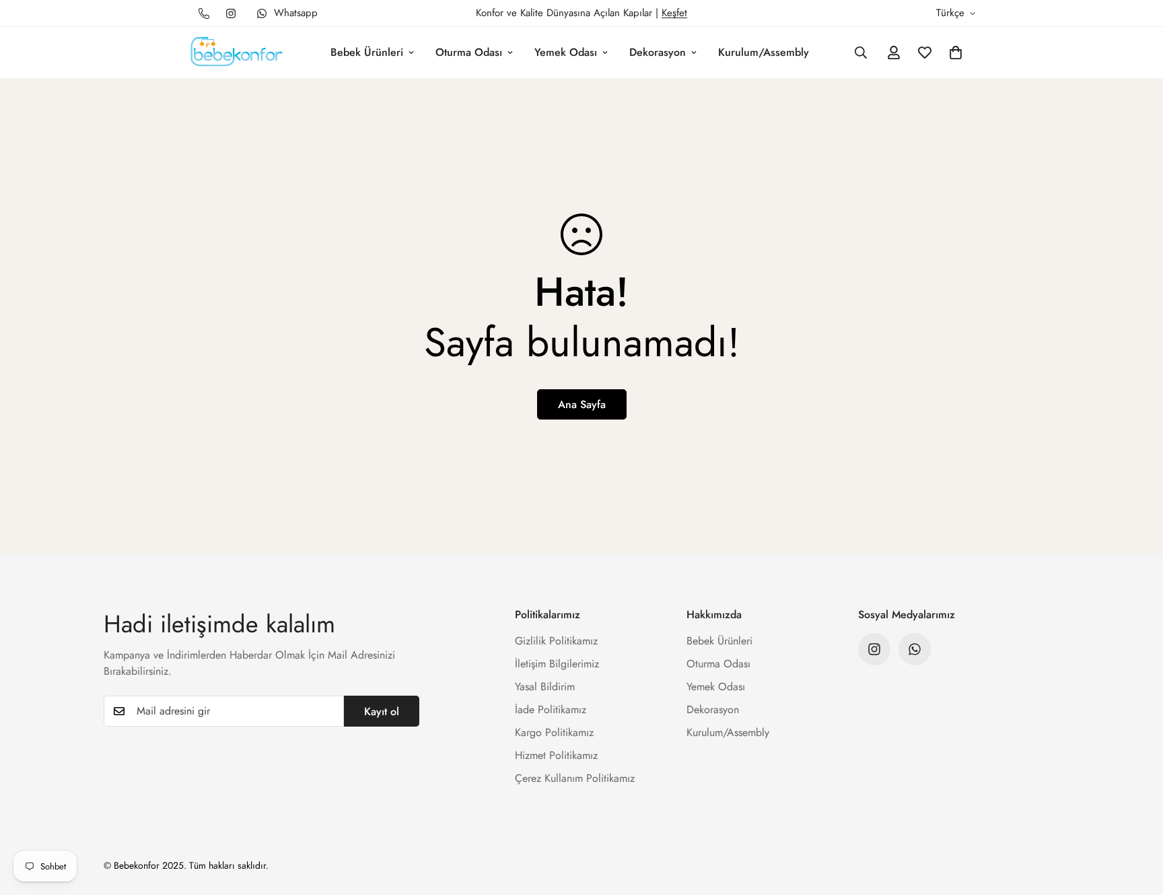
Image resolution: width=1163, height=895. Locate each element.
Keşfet (674, 12)
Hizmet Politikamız (556, 755)
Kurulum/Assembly (763, 52)
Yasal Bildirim (545, 686)
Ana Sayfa (582, 404)
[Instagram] (230, 13)
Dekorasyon (657, 52)
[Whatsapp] (914, 649)
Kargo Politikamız (554, 732)
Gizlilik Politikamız (556, 641)
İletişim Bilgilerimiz (557, 663)
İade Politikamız (550, 709)
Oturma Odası (468, 52)
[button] (955, 52)
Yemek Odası (565, 52)
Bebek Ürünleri (366, 52)
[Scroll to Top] (1136, 821)
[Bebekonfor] (236, 52)
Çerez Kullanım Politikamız (575, 778)
